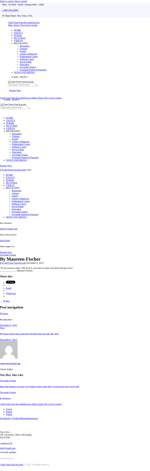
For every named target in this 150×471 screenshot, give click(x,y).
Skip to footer (21, 1)
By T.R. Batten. (5, 398)
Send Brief (5, 240)
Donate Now (6, 252)
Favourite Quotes (8, 255)
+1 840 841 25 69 (6, 443)
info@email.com (7, 448)
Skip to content (7, 1)
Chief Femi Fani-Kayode (10, 363)
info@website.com (8, 229)
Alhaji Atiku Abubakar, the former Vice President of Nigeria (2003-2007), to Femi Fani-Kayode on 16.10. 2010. (39, 387)
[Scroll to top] (1, 469)
